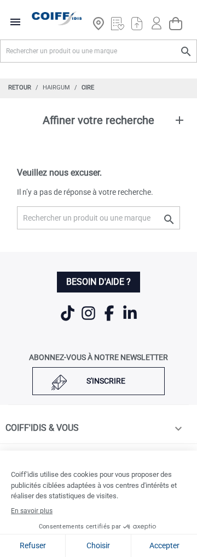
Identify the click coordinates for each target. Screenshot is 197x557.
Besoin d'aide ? (98, 282)
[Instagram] (89, 320)
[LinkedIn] (130, 320)
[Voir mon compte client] (156, 18)
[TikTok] (68, 320)
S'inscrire (105, 380)
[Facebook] (110, 320)
